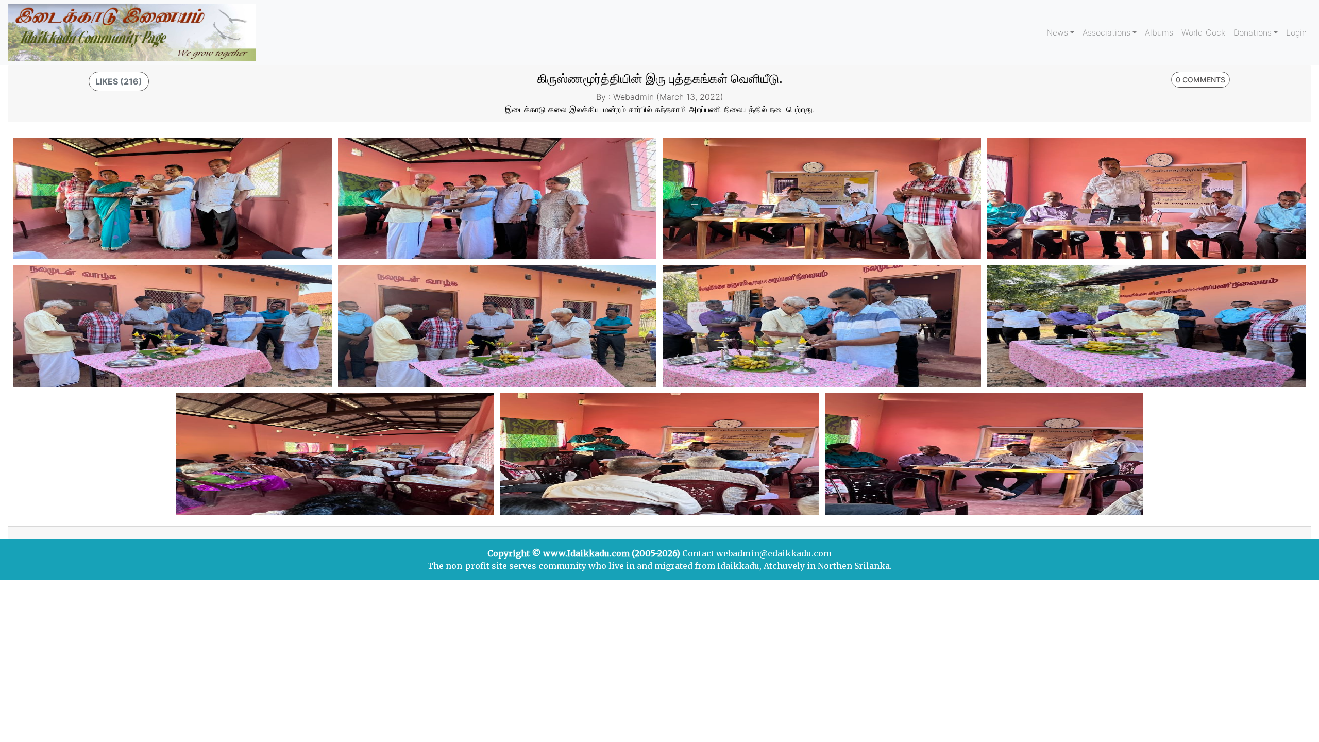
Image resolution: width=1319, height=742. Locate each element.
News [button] (1057, 32)
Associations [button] (1106, 32)
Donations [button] (1252, 32)
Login (1296, 32)
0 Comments (1200, 79)
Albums (1159, 32)
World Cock (1203, 32)
